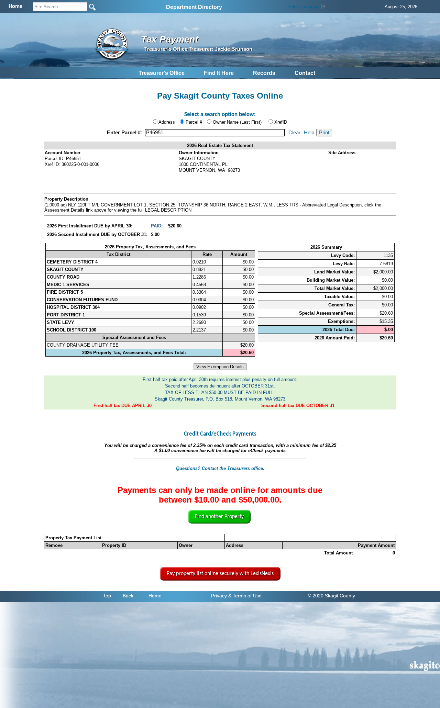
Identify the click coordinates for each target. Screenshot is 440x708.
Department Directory (194, 7)
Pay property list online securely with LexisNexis (220, 573)
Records (264, 73)
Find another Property (219, 516)
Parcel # (194, 122)
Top (107, 595)
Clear (294, 132)
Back (128, 595)
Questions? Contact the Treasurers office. (220, 468)
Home (155, 595)
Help (309, 132)
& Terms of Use (245, 595)
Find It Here (219, 73)
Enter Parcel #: (125, 132)
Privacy (219, 595)
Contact (305, 73)
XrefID (280, 122)
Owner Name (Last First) (237, 122)
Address (166, 122)
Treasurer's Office (162, 73)
